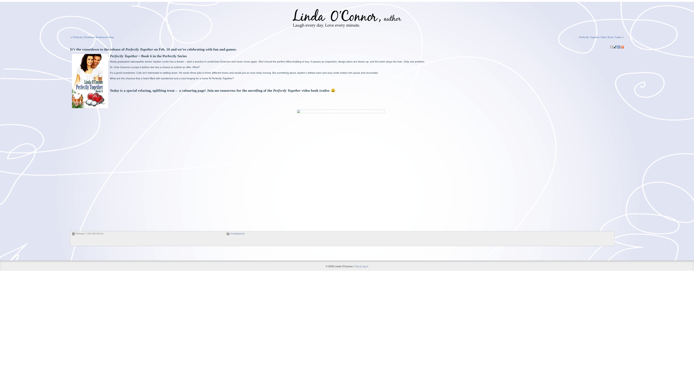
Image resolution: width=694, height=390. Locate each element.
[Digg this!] (618, 47)
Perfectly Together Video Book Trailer (600, 37)
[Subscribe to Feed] (622, 47)
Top (357, 266)
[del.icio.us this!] (615, 47)
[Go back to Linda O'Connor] (611, 47)
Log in (364, 266)
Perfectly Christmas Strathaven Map (93, 37)
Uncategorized (237, 233)
